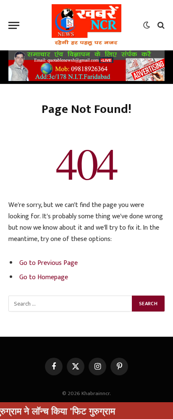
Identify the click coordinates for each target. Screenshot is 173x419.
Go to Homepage (43, 277)
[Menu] (13, 25)
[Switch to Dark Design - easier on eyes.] (146, 25)
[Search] (160, 25)
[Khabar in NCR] (86, 25)
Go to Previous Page (48, 262)
